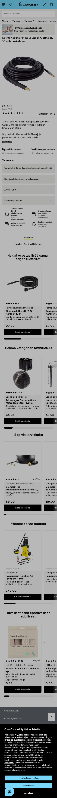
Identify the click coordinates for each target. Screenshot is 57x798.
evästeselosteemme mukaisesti (28, 740)
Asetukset (9, 763)
